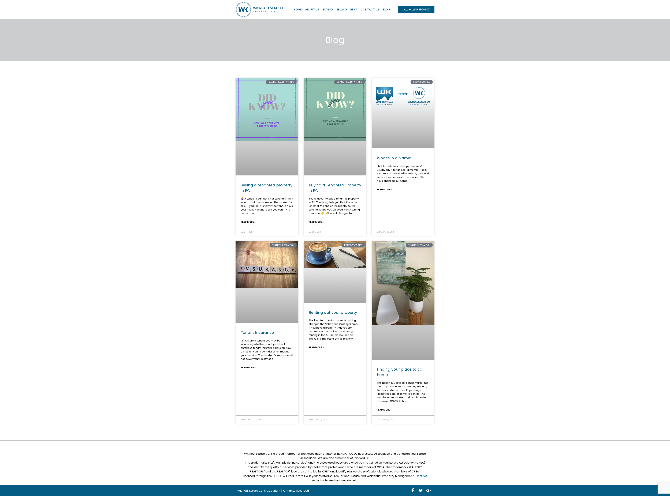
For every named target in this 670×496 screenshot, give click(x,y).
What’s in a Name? (394, 158)
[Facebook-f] (413, 490)
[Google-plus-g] (429, 490)
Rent (353, 9)
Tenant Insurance (257, 332)
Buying (328, 9)
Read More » (248, 221)
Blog (386, 9)
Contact (421, 476)
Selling (341, 9)
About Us (312, 9)
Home (298, 9)
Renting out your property (333, 312)
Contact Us (370, 9)
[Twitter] (421, 490)
